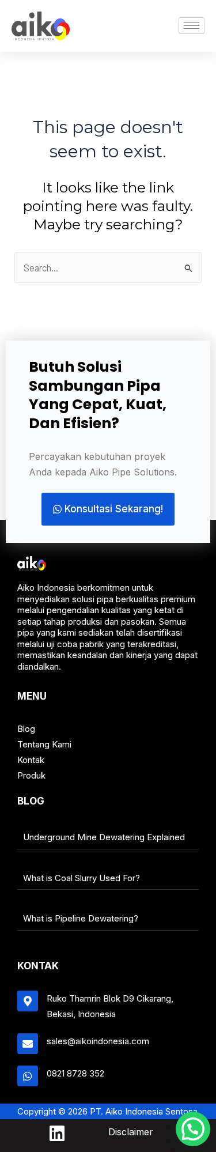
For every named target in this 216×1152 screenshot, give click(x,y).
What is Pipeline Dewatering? (80, 918)
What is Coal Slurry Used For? (81, 878)
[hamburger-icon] (191, 25)
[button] (193, 1129)
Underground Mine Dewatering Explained (104, 837)
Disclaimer (130, 1132)
